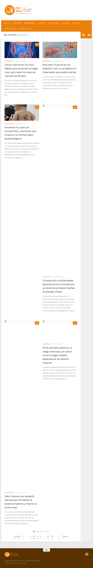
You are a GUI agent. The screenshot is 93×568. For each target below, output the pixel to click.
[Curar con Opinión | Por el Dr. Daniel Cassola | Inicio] (19, 10)
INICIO (6, 23)
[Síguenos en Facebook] (86, 554)
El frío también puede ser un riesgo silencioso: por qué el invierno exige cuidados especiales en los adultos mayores (57, 355)
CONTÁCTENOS (25, 29)
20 (52, 536)
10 (48, 536)
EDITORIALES (30, 23)
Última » (65, 536)
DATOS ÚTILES (10, 29)
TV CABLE (76, 23)
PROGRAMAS (54, 23)
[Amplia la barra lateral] (89, 35)
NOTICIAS (42, 23)
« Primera (17, 536)
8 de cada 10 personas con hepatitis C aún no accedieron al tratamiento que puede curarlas (59, 68)
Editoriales (9, 61)
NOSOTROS (17, 23)
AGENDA (66, 23)
